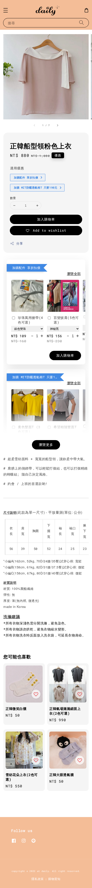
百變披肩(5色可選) (66, 319)
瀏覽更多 (46, 444)
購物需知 (54, 879)
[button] (5, 10)
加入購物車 (46, 219)
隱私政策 (37, 879)
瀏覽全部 (74, 273)
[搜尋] (81, 22)
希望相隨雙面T (65, 427)
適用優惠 (17, 168)
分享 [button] (19, 243)
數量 (13, 198)
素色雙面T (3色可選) (29, 429)
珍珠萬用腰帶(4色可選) (30, 319)
